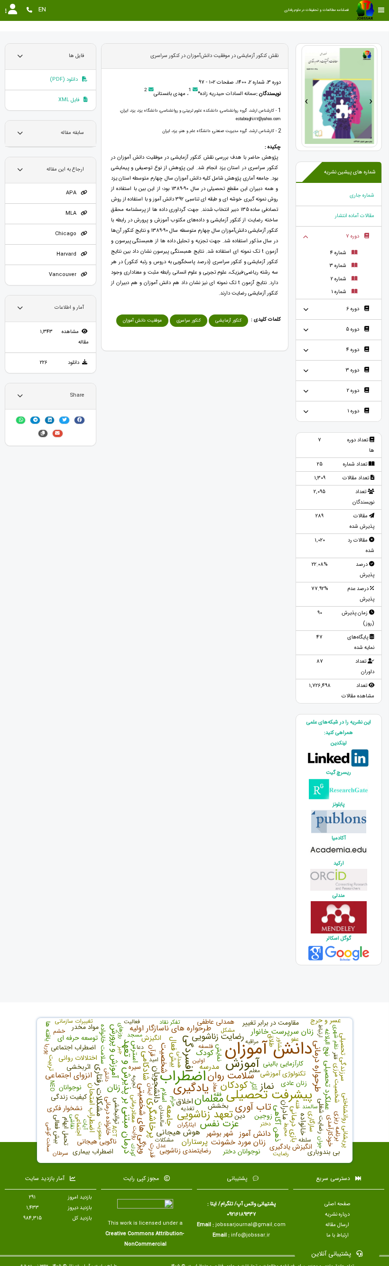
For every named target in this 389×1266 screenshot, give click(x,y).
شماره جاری (362, 195)
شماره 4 (338, 253)
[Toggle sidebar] (381, 10)
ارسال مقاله (337, 1225)
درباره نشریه (337, 1214)
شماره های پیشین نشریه (350, 172)
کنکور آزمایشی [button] (228, 320)
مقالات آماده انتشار (354, 216)
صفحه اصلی (337, 1204)
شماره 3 (338, 266)
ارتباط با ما (337, 1235)
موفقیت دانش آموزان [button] (142, 320)
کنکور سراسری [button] (188, 320)
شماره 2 (338, 279)
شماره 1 (338, 292)
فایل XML (69, 100)
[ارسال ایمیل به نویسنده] (195, 90)
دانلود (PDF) (64, 80)
